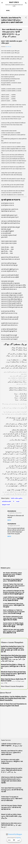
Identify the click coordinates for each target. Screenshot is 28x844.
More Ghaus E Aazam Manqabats (12, 686)
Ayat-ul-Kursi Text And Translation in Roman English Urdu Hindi (13, 705)
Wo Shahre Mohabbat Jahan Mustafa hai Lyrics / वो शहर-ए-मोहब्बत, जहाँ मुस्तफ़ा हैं (12, 574)
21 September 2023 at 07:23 (14, 513)
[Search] (26, 3)
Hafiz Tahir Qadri (8, 46)
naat (17, 501)
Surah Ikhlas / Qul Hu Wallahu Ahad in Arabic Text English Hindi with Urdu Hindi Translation (13, 698)
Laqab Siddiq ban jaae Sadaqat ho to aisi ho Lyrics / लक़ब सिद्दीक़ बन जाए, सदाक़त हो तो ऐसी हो (13, 598)
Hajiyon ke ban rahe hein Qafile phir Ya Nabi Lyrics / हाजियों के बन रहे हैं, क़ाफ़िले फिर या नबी (13, 631)
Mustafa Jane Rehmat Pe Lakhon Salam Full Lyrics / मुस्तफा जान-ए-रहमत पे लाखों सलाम (12, 20)
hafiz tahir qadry (16, 498)
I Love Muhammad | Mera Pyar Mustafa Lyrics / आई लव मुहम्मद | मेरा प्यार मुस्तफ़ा (13, 605)
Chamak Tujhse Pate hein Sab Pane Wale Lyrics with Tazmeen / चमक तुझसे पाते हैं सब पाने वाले (14, 585)
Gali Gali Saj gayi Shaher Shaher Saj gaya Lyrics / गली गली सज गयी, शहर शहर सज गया (11, 807)
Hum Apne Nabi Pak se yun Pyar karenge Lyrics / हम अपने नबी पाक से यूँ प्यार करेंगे (12, 789)
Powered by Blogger (15, 834)
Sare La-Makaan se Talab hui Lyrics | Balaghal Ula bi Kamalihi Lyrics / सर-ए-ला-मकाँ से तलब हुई (14, 611)
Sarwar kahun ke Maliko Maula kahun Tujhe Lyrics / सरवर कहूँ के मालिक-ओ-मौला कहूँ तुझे (13, 624)
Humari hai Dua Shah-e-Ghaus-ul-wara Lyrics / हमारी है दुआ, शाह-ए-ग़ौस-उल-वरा (13, 666)
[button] (26, 18)
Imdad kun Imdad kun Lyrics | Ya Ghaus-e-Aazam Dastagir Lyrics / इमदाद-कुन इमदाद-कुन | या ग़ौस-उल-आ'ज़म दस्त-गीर (12, 649)
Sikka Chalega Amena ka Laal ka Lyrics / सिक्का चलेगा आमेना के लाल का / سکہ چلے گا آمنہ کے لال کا (11, 770)
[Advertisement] (14, 722)
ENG (9, 840)
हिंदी (14, 840)
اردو (19, 840)
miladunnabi (6, 501)
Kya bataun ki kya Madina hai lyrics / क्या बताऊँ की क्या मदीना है (13, 580)
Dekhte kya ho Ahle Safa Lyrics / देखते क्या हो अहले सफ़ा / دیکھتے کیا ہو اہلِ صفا (11, 825)
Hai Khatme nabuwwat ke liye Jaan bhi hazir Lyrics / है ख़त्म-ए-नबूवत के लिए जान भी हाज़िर (13, 618)
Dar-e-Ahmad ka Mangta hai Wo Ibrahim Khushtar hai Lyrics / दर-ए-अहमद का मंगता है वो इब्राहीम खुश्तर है (13, 592)
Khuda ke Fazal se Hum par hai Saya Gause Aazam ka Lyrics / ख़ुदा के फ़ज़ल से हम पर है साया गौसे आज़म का (13, 673)
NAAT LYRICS (14, 2)
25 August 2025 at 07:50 (14, 525)
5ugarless (18, 837)
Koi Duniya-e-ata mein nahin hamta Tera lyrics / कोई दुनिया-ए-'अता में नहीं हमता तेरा (12, 761)
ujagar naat (6, 504)
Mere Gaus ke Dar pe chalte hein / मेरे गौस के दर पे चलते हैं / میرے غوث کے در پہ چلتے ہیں (13, 681)
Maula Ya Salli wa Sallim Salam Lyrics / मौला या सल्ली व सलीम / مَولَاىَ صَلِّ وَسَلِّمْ (11, 816)
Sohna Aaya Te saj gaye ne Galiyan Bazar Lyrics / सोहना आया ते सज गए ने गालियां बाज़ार (11, 798)
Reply (9, 520)
